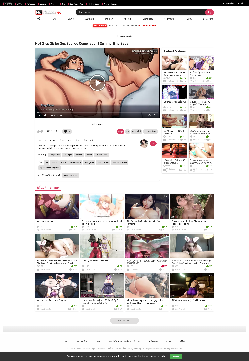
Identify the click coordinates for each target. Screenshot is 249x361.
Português (31, 4)
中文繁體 (8, 4)
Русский (54, 4)
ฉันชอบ (38, 131)
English (43, 4)
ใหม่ (54, 19)
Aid (153, 143)
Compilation (55, 155)
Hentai (89, 155)
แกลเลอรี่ (109, 19)
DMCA (182, 341)
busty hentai (103, 162)
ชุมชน (189, 19)
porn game (89, 162)
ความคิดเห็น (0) (150, 132)
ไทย (63, 4)
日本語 (19, 4)
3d (47, 162)
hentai (54, 162)
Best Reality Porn (76, 4)
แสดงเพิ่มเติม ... (124, 321)
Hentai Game (75, 162)
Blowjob (79, 155)
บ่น (127, 132)
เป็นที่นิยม (89, 19)
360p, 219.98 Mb (71, 175)
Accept (176, 356)
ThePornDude (93, 4)
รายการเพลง (170, 19)
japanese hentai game (49, 168)
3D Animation (101, 155)
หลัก (38, 18)
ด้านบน (70, 19)
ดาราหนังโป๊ (147, 19)
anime (63, 162)
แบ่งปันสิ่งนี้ (136, 132)
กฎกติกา (169, 341)
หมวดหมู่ (127, 19)
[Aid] (144, 143)
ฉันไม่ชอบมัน (41, 131)
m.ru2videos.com (147, 25)
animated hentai (119, 162)
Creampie (68, 155)
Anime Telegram (110, 4)
